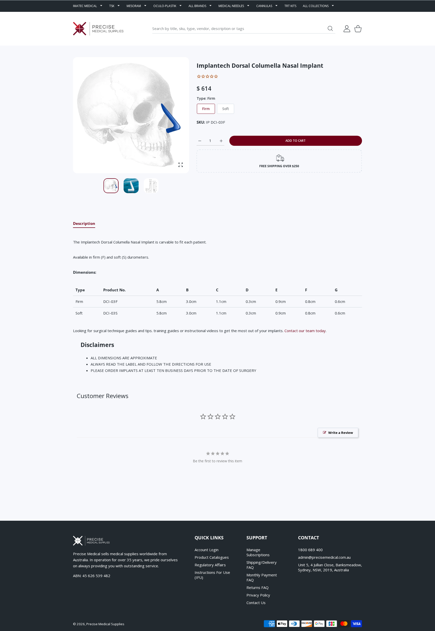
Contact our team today (305, 330)
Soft (225, 108)
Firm (206, 108)
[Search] (330, 28)
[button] (173, 115)
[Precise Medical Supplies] (98, 29)
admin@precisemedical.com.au (324, 557)
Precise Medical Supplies (105, 624)
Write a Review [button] (340, 432)
